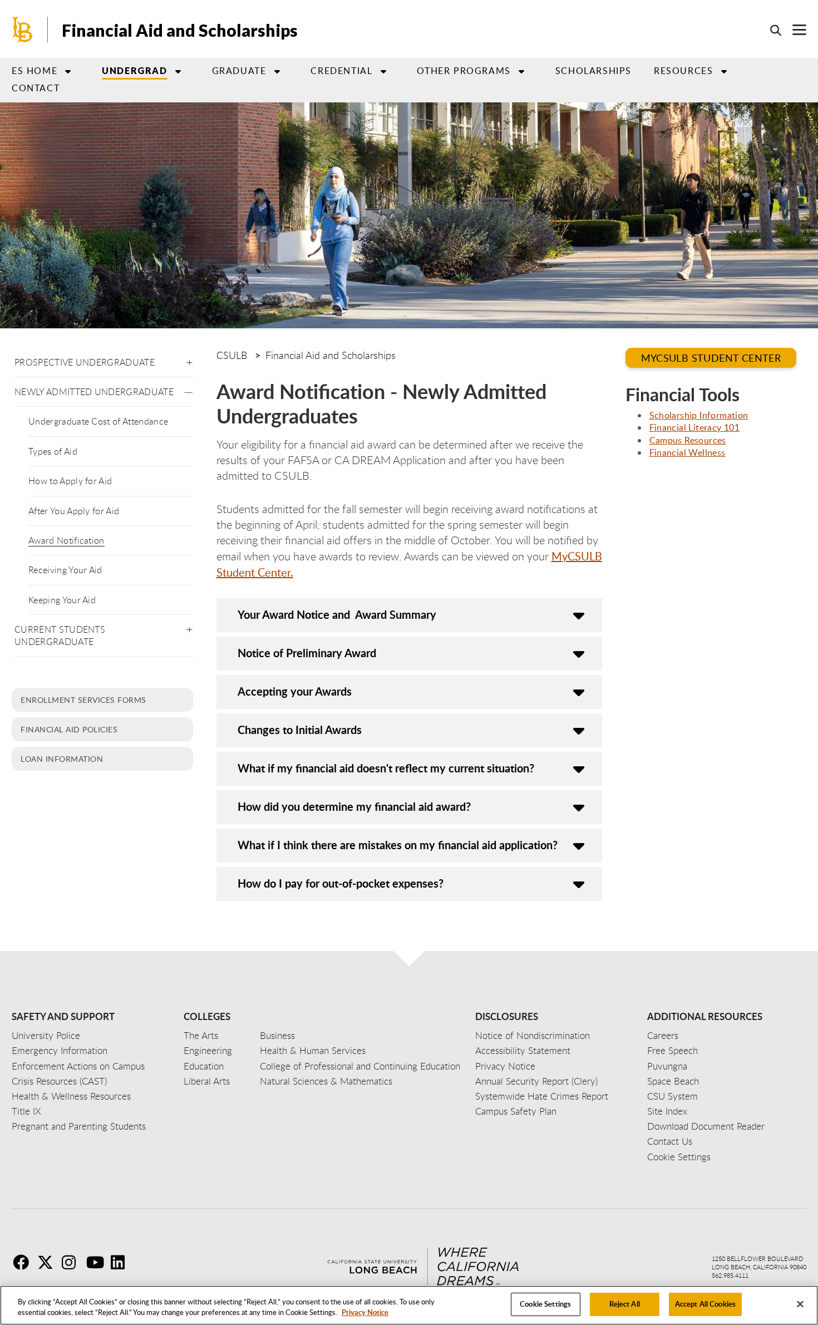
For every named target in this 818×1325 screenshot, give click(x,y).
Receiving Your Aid (65, 570)
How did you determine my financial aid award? (354, 806)
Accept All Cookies (705, 1304)
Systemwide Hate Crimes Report (541, 1096)
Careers (662, 1035)
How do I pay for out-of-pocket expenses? (341, 883)
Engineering (208, 1050)
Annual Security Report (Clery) (536, 1081)
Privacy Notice (365, 1313)
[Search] (770, 30)
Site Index (667, 1111)
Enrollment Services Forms (83, 699)
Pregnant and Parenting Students (79, 1126)
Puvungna (667, 1066)
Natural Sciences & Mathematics (326, 1081)
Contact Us (669, 1141)
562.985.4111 (730, 1275)
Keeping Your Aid (62, 600)
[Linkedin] (122, 1262)
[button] (189, 360)
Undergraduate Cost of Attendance (98, 421)
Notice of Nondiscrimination (532, 1035)
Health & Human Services (313, 1050)
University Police (46, 1035)
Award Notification (66, 540)
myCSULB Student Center (711, 358)
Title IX (26, 1111)
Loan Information (62, 758)
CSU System (672, 1096)
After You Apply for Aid (73, 511)
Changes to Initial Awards (300, 729)
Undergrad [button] (134, 70)
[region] (409, 1305)
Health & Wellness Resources (71, 1096)
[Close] (800, 1304)
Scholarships (593, 71)
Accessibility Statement (522, 1050)
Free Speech (672, 1050)
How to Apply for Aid (70, 481)
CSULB (231, 355)
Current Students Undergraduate (59, 635)
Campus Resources (687, 440)
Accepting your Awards (295, 691)
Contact (36, 88)
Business (277, 1035)
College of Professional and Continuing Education (360, 1066)
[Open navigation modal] (793, 29)
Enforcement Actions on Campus (78, 1066)
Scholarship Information (698, 415)
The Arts (201, 1035)
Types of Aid (52, 451)
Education (204, 1066)
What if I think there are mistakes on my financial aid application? (398, 845)
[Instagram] (73, 1262)
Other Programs (463, 71)
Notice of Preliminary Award (307, 653)
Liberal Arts (207, 1081)
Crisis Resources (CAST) (59, 1081)
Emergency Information (59, 1050)
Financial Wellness (687, 452)
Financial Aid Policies (69, 729)
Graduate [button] (239, 71)
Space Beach (673, 1081)
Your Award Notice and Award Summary (337, 614)
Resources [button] (683, 71)
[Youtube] (97, 1262)
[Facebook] (24, 1262)
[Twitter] (48, 1262)
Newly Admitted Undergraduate (94, 392)
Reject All (624, 1304)
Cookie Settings (545, 1304)
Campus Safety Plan (515, 1111)
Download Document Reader (706, 1126)
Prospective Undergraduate (84, 362)
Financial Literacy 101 (694, 427)
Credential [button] (341, 71)
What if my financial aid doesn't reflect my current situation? (386, 768)
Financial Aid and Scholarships (180, 30)
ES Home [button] (34, 71)
